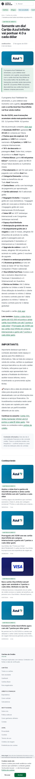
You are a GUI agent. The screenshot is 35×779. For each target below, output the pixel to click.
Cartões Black (6, 682)
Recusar (7, 775)
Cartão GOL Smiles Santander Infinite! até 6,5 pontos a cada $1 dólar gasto (16, 419)
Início (3, 15)
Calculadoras (6, 702)
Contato (4, 722)
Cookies (4, 735)
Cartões (5, 10)
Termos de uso (6, 738)
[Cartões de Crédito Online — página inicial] (7, 4)
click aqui (28, 127)
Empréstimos (6, 695)
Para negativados (7, 685)
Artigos (13, 10)
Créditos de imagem (8, 742)
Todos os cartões (7, 671)
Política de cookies (8, 770)
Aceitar (20, 775)
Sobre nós (5, 711)
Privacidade (5, 731)
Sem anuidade (23, 10)
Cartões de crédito (11, 15)
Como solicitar (6, 698)
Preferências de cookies (10, 745)
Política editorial (7, 715)
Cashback (5, 678)
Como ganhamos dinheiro (10, 718)
